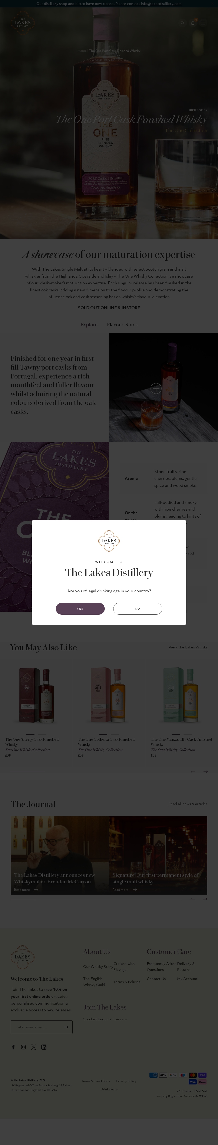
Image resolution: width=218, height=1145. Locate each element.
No (138, 608)
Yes (80, 608)
